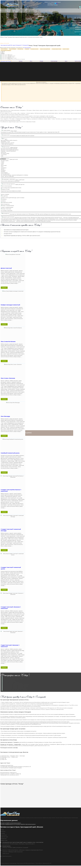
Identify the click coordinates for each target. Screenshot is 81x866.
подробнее (4, 287)
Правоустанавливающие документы (41, 14)
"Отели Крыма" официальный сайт (43, 863)
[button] (5, 159)
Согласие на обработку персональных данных (10, 823)
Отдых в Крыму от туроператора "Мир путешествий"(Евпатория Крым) (17, 863)
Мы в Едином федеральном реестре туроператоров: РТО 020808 (41, 13)
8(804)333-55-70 (5, 850)
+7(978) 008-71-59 (5, 851)
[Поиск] (79, 7)
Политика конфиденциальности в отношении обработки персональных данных (18, 824)
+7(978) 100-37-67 (5, 853)
